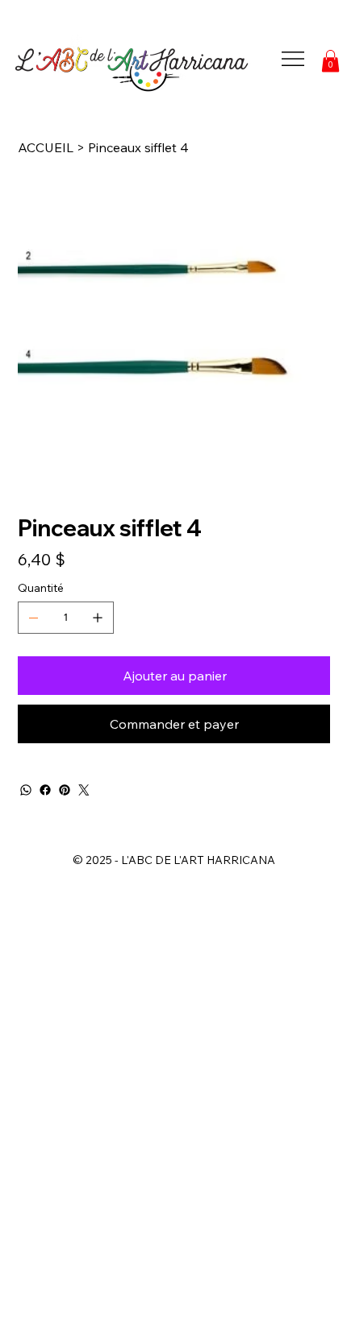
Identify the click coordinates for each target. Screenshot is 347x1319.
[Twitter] (84, 790)
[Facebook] (45, 790)
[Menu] (293, 59)
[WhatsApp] (26, 790)
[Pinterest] (64, 790)
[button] (330, 61)
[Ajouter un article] (98, 618)
